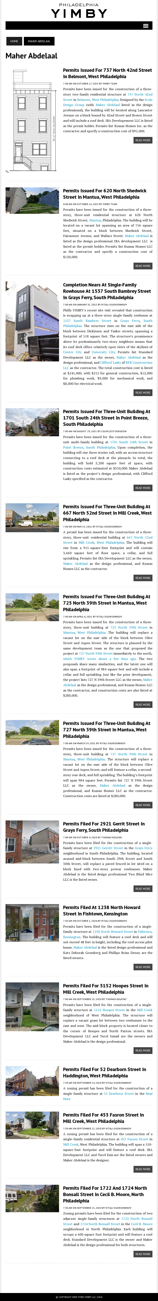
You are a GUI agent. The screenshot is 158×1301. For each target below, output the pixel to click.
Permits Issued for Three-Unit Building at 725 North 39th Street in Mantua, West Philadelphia (106, 602)
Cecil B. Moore (142, 1224)
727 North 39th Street (96, 653)
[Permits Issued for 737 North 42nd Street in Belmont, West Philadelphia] (32, 172)
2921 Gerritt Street (108, 848)
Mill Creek (86, 542)
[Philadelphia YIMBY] (79, 10)
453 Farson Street (134, 1139)
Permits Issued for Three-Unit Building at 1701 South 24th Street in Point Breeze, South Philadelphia (106, 417)
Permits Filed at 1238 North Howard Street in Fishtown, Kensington (101, 910)
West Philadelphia (105, 99)
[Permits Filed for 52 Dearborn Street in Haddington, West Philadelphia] (32, 1093)
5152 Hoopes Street (109, 1010)
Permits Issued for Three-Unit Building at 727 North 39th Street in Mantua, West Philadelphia (106, 729)
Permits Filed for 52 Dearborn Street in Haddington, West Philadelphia (104, 1072)
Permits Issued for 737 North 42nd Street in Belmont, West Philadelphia (107, 73)
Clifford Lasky (110, 362)
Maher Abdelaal (108, 105)
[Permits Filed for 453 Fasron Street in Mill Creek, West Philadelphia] (32, 1136)
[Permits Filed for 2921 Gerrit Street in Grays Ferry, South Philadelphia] (32, 861)
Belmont (83, 99)
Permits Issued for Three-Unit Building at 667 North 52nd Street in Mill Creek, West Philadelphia (107, 512)
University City (103, 352)
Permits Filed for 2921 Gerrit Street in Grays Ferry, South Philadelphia (104, 826)
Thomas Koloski (111, 837)
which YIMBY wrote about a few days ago (99, 658)
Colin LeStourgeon (113, 431)
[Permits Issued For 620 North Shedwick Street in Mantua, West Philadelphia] (32, 211)
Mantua (95, 220)
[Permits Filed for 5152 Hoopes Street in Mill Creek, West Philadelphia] (32, 1028)
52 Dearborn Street (119, 1093)
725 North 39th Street (129, 627)
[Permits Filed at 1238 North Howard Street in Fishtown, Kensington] (32, 939)
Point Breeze (73, 447)
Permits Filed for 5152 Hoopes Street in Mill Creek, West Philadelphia (105, 988)
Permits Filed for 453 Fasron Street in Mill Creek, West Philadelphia (103, 1118)
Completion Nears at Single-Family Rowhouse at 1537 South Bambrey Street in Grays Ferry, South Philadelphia (107, 291)
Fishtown (145, 931)
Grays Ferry (130, 320)
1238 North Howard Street (113, 931)
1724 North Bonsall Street (100, 1224)
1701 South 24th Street (129, 442)
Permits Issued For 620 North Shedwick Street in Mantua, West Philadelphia (104, 193)
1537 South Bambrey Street (87, 320)
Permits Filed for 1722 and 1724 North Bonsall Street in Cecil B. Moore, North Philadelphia (105, 1194)
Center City (72, 352)
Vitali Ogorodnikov (114, 304)
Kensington (71, 937)
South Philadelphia (100, 447)
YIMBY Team (109, 83)
